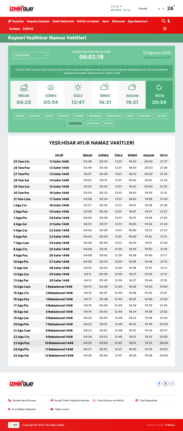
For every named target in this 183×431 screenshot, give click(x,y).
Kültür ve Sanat (88, 21)
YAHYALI (162, 116)
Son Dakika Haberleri (24, 409)
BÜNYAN (35, 116)
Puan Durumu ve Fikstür (110, 400)
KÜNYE (28, 28)
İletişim (14, 28)
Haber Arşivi (62, 409)
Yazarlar (18, 21)
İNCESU (108, 123)
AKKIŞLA (19, 116)
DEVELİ (49, 116)
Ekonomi (118, 21)
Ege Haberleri (137, 21)
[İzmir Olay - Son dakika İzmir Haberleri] (21, 8)
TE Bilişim (170, 425)
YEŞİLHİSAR (75, 123)
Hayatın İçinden (38, 21)
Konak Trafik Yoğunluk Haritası (72, 400)
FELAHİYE (63, 116)
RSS (15, 425)
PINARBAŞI (95, 116)
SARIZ (129, 116)
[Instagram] (172, 383)
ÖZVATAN (93, 123)
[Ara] (164, 21)
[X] (166, 383)
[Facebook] (159, 383)
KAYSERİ (78, 116)
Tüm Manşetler (148, 400)
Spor (105, 21)
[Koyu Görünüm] (168, 21)
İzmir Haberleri (63, 21)
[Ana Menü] (164, 29)
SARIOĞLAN (114, 116)
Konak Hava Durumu (24, 400)
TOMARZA (145, 116)
